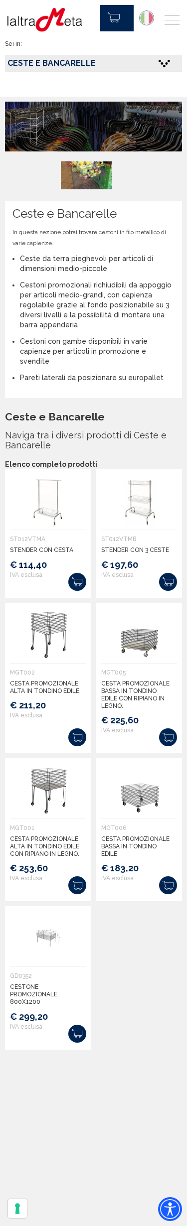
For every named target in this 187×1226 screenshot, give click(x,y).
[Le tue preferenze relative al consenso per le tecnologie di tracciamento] (17, 1208)
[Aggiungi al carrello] (77, 582)
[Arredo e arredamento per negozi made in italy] (44, 19)
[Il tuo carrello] (117, 18)
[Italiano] (147, 18)
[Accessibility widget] (170, 1209)
